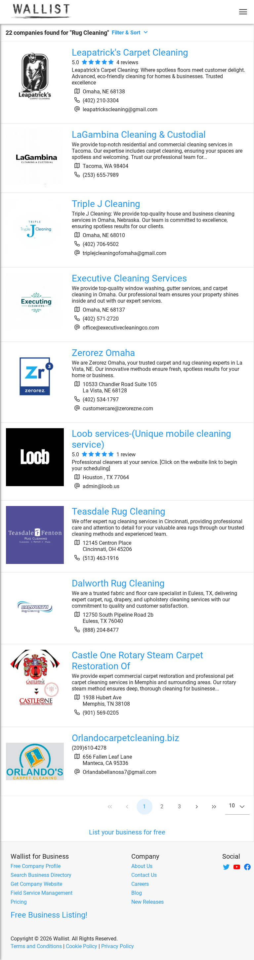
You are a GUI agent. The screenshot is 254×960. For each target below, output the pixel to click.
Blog (136, 893)
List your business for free (127, 832)
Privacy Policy (117, 946)
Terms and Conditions (36, 946)
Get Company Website (36, 884)
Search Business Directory (41, 875)
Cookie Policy (81, 946)
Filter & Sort (126, 32)
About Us (141, 866)
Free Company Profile (36, 866)
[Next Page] (197, 807)
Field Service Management (41, 893)
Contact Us (144, 875)
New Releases (147, 902)
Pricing (19, 902)
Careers (140, 884)
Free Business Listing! (49, 915)
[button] (242, 806)
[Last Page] (214, 807)
